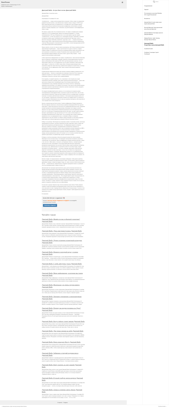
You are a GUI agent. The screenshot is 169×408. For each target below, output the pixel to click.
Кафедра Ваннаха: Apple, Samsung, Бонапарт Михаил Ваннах (14, 406)
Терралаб (146, 9)
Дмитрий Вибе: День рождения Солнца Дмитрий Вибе (62, 231)
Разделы (65, 402)
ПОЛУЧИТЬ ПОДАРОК (50, 205)
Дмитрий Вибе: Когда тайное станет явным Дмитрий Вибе (63, 321)
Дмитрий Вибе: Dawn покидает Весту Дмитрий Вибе (61, 342)
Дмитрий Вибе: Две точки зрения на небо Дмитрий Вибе (62, 331)
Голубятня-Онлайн (148, 48)
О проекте (59, 402)
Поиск (155, 1)
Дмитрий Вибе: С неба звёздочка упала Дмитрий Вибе (62, 264)
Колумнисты (147, 18)
